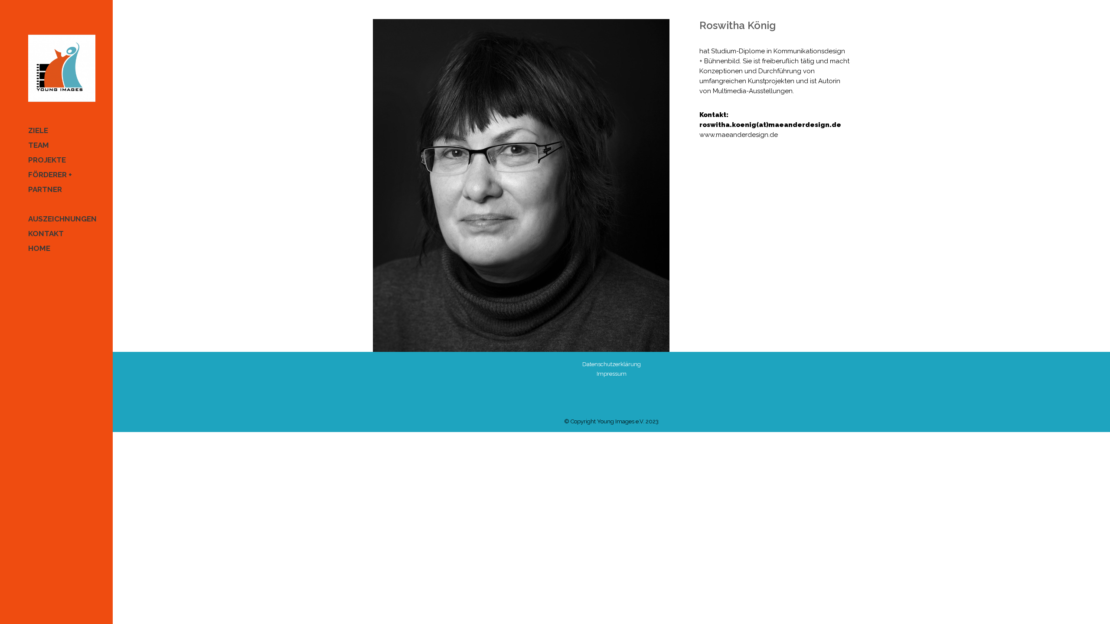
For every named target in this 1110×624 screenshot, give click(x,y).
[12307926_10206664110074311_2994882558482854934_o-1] (527, 185)
